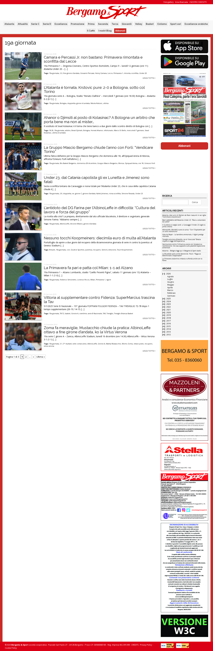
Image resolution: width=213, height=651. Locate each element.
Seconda (103, 24)
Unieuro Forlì (149, 163)
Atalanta (9, 24)
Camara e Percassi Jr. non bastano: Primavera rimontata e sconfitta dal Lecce (93, 59)
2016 (168, 323)
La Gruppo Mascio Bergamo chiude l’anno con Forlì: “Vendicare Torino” (98, 149)
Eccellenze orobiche (196, 24)
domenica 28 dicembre (86, 163)
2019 (168, 315)
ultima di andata (59, 133)
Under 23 (139, 193)
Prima (91, 24)
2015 (168, 326)
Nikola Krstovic (96, 103)
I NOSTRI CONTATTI (198, 2)
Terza (115, 24)
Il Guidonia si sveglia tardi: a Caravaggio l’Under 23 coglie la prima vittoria (183, 226)
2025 (168, 298)
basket (67, 313)
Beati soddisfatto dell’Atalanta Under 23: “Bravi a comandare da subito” (184, 221)
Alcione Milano (76, 224)
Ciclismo (162, 24)
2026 (168, 273)
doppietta (71, 103)
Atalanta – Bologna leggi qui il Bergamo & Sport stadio (181, 251)
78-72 (62, 313)
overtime (83, 313)
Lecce (110, 73)
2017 (168, 320)
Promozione (77, 24)
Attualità (23, 24)
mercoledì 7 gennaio (135, 130)
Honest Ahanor (97, 130)
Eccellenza (61, 24)
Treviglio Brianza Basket (123, 313)
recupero (97, 250)
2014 (168, 329)
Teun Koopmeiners (124, 250)
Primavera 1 (118, 73)
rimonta (127, 73)
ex (73, 193)
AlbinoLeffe (64, 224)
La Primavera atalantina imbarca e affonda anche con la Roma (182, 259)
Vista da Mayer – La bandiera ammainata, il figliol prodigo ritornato (182, 235)
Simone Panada (128, 193)
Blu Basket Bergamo (68, 163)
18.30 (51, 130)
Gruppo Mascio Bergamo (107, 163)
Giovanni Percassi (87, 73)
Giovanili (127, 24)
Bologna (63, 103)
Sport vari (175, 24)
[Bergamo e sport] (184, 355)
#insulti (52, 250)
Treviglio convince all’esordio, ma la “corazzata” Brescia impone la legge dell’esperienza (181, 240)
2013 (168, 331)
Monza (121, 163)
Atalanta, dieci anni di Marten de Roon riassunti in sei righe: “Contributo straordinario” (184, 216)
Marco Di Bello (120, 130)
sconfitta (134, 73)
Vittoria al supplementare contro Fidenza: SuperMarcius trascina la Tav (99, 299)
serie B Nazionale (95, 313)
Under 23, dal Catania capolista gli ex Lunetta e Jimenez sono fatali (96, 179)
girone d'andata (89, 193)
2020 (168, 312)
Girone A (74, 313)
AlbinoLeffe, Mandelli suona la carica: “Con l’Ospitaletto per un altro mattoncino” (183, 230)
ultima (106, 103)
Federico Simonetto (68, 280)
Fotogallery (169, 2)
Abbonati (120, 30)
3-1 (61, 344)
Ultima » (40, 356)
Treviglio (110, 313)
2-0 (61, 193)
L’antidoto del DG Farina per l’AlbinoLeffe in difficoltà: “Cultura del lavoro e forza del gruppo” (99, 210)
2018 (168, 318)
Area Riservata (181, 2)
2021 (168, 309)
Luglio (170, 279)
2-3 (61, 73)
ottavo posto (139, 344)
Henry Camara (101, 73)
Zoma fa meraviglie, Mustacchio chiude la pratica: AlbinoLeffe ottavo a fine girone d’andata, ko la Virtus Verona (97, 330)
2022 (168, 307)
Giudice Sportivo (77, 250)
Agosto (170, 276)
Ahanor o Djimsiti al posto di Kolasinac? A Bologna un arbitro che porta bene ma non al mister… (99, 119)
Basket (150, 24)
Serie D (47, 24)
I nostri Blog (105, 30)
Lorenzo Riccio (83, 280)
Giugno (170, 282)
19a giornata (54, 73)
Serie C (35, 24)
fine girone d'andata (71, 73)
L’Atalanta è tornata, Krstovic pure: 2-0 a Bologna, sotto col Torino (94, 89)
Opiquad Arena (131, 163)
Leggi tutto (149, 78)
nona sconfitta (115, 193)
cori (68, 250)
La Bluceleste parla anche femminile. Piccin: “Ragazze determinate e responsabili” (181, 255)
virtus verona (49, 346)
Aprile (170, 287)
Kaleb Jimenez (102, 193)
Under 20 (143, 73)
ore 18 (140, 163)
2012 (168, 334)
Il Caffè (91, 30)
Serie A (104, 250)
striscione (112, 250)
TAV (104, 313)
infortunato (108, 130)
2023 (168, 304)
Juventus (88, 250)
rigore (108, 280)
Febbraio (171, 293)
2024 (168, 301)
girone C (78, 193)
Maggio (170, 284)
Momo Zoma (127, 344)
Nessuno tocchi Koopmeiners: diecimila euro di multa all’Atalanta (100, 238)
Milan (92, 280)
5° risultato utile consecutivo (75, 344)
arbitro (67, 130)
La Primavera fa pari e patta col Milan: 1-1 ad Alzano (88, 268)
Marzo (170, 290)
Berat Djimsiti (76, 130)
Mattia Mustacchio (113, 344)
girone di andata (83, 103)
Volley (138, 24)
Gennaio (171, 295)
